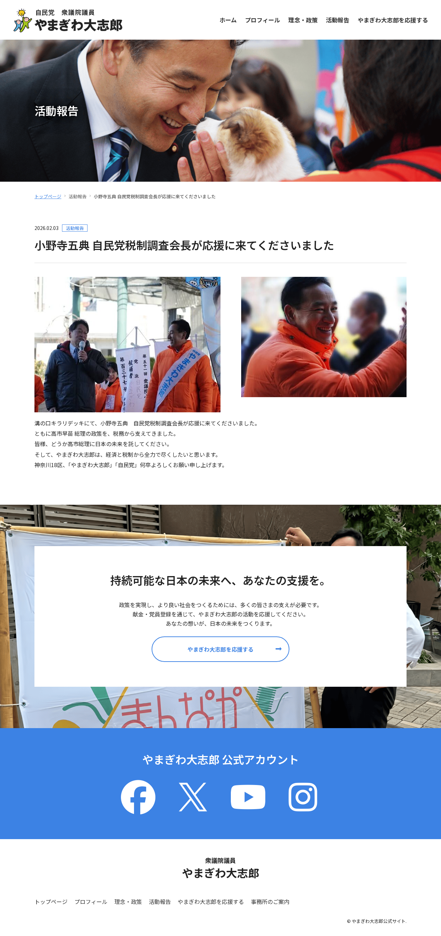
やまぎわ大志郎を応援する (393, 19)
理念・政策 (303, 19)
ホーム (228, 19)
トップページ (47, 196)
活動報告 (337, 19)
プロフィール (262, 19)
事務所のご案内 (270, 901)
